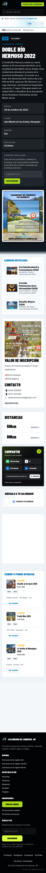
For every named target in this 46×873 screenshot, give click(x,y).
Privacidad (27, 861)
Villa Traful (10, 630)
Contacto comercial (10, 814)
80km (11, 436)
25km (9, 592)
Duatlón (5, 788)
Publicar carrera (32, 4)
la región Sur (31, 18)
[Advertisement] (23, 539)
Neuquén (35, 122)
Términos (18, 861)
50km (11, 426)
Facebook (28, 855)
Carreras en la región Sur (13, 760)
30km (9, 624)
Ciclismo (15, 39)
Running (5, 777)
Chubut (16, 665)
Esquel (9, 665)
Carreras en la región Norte (14, 767)
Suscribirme (12, 181)
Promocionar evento (11, 810)
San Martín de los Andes (17, 122)
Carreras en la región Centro (14, 764)
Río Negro (24, 598)
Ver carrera (13, 603)
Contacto (8, 855)
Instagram (18, 855)
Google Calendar (23, 501)
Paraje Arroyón (12, 598)
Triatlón (5, 792)
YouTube (38, 855)
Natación (6, 784)
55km (9, 659)
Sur (5, 39)
